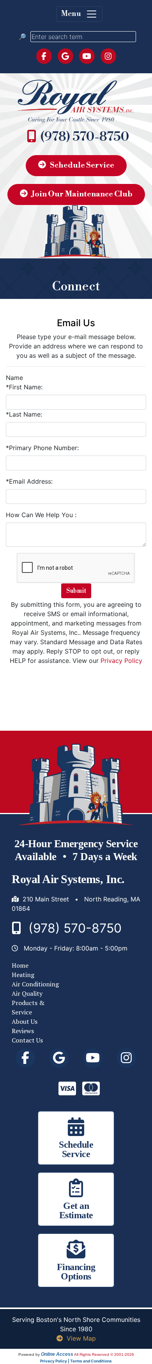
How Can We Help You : (41, 515)
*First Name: (24, 387)
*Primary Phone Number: (42, 448)
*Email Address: (29, 481)
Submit (76, 591)
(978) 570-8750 (84, 137)
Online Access (57, 1354)
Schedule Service (82, 165)
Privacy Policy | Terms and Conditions (76, 1361)
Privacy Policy (121, 660)
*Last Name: (24, 414)
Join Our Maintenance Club (82, 194)
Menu (73, 14)
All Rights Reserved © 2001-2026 (104, 1354)
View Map (81, 1338)
